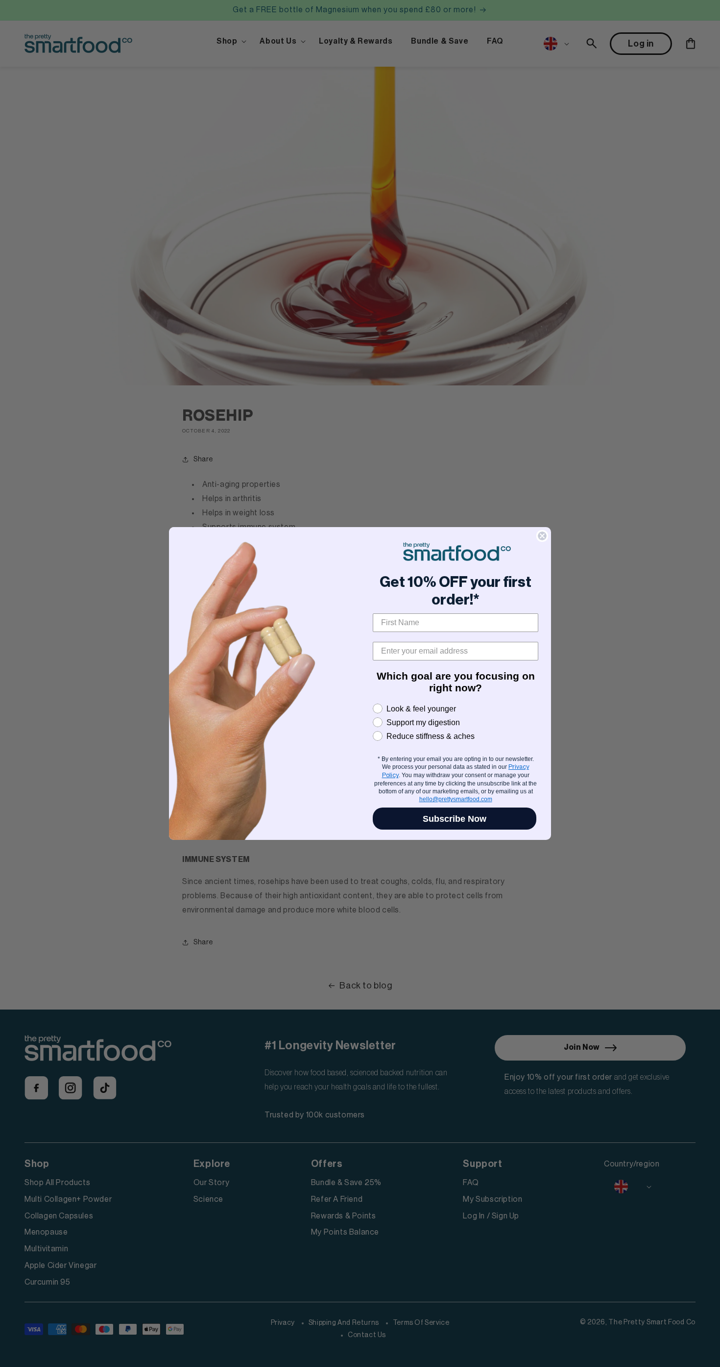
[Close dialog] (542, 536)
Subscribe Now (454, 819)
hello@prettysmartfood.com (455, 799)
